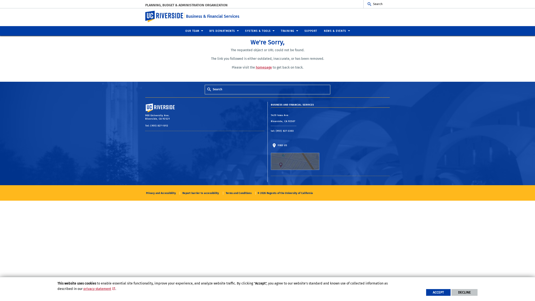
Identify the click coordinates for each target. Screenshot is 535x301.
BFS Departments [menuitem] (222, 30)
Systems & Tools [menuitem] (258, 30)
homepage (264, 67)
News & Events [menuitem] (335, 30)
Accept (438, 292)
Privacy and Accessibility (161, 193)
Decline (464, 292)
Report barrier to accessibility (200, 193)
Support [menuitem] (310, 30)
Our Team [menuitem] (192, 30)
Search (377, 4)
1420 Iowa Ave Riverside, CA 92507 (283, 118)
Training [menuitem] (287, 30)
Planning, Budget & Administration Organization (186, 5)
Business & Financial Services (212, 16)
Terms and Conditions (239, 193)
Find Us (282, 145)
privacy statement (97, 289)
